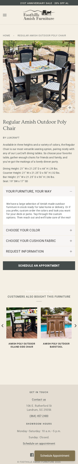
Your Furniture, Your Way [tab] (29, 191)
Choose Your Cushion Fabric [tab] (31, 241)
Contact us (39, 399)
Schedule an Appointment (39, 265)
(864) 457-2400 (39, 416)
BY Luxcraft (11, 137)
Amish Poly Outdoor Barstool (56, 345)
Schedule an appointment (39, 443)
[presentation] (2, 325)
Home (6, 35)
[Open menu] (8, 15)
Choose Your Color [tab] (23, 230)
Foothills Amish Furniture (37, 462)
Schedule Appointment (54, 455)
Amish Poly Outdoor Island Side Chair (22, 345)
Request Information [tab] (25, 251)
